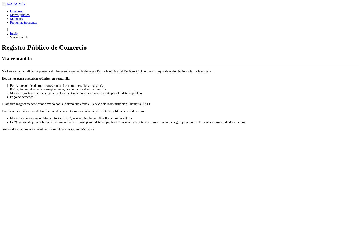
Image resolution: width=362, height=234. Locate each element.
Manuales (16, 19)
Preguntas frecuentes (23, 22)
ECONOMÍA (16, 3)
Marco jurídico (20, 15)
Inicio (14, 33)
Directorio (16, 11)
